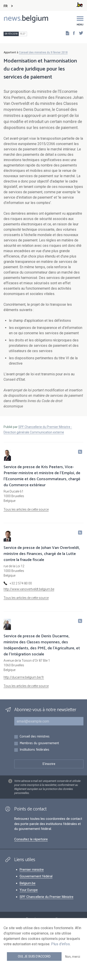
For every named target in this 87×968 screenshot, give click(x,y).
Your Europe (29, 890)
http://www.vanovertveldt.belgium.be (29, 589)
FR (6, 6)
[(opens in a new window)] (72, 33)
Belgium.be (27, 883)
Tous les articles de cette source (26, 509)
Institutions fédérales (34, 749)
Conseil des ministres (35, 736)
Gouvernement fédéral (36, 876)
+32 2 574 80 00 (21, 583)
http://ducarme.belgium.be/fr (24, 677)
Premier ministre (32, 870)
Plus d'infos (60, 944)
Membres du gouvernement (39, 743)
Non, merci (72, 956)
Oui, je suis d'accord (34, 956)
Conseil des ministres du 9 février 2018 (43, 52)
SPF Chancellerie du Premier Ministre (46, 897)
